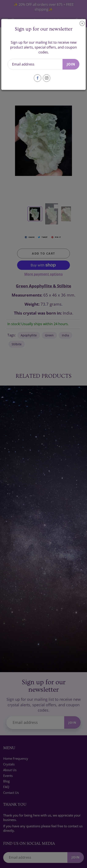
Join (71, 64)
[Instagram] (46, 78)
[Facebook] (37, 78)
